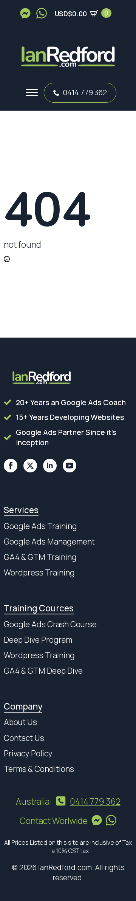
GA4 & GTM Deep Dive (43, 670)
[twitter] (30, 465)
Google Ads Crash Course (50, 624)
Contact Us (24, 738)
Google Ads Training (40, 526)
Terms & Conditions (39, 769)
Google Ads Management (49, 541)
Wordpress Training (39, 572)
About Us (20, 722)
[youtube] (69, 465)
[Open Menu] (32, 92)
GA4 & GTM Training (40, 557)
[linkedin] (50, 465)
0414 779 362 (85, 92)
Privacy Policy (28, 753)
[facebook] (10, 465)
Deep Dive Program (38, 639)
